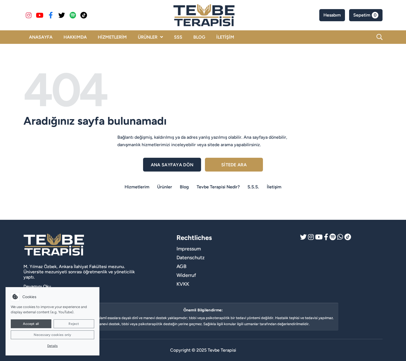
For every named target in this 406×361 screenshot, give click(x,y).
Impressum (188, 249)
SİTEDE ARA (234, 164)
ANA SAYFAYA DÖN (172, 164)
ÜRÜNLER (147, 37)
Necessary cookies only (52, 335)
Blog (184, 186)
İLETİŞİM (225, 37)
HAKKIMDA (75, 37)
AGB (181, 266)
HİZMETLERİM (112, 37)
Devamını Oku (37, 286)
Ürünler (164, 186)
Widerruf (186, 275)
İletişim (274, 186)
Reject (73, 324)
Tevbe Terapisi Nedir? (218, 186)
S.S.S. (253, 186)
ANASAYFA (40, 37)
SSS (178, 37)
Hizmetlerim (137, 186)
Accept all (31, 324)
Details (52, 346)
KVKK (182, 284)
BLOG (199, 37)
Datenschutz (190, 258)
